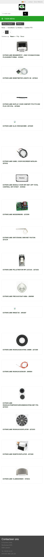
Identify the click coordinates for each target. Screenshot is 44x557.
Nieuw (22, 36)
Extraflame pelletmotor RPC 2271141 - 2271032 (21, 270)
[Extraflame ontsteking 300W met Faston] (22, 232)
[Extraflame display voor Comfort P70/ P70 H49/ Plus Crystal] (22, 98)
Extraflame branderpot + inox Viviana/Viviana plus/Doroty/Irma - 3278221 (21, 56)
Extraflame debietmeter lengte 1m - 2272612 (20, 78)
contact (30, 2)
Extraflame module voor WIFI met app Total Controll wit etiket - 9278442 (20, 186)
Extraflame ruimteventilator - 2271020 (18, 454)
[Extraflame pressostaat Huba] (22, 288)
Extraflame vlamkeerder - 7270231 (16, 479)
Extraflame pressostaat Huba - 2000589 (18, 296)
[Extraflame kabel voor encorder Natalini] (22, 154)
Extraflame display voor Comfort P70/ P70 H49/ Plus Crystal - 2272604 (21, 105)
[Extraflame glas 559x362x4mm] (22, 123)
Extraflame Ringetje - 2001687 (14, 313)
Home (3, 27)
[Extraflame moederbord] (22, 207)
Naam (12, 36)
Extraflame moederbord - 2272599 (16, 214)
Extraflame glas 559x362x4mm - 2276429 (18, 126)
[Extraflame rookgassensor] (22, 366)
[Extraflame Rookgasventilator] (22, 421)
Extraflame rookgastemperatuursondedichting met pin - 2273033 (21, 405)
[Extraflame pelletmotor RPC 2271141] (22, 261)
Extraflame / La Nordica (15, 27)
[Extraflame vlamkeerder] (22, 473)
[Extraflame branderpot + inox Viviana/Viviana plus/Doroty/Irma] (22, 47)
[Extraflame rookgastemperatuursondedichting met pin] (22, 395)
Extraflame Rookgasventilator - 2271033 (19, 429)
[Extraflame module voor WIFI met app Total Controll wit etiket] (22, 179)
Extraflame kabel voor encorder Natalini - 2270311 (20, 162)
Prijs (18, 36)
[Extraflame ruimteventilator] (22, 447)
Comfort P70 (28, 27)
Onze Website (38, 2)
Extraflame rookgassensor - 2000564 (17, 371)
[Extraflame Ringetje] (22, 310)
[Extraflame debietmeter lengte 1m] (22, 72)
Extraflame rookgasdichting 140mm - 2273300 (20, 350)
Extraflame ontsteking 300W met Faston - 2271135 (19, 238)
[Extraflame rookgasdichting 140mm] (22, 341)
